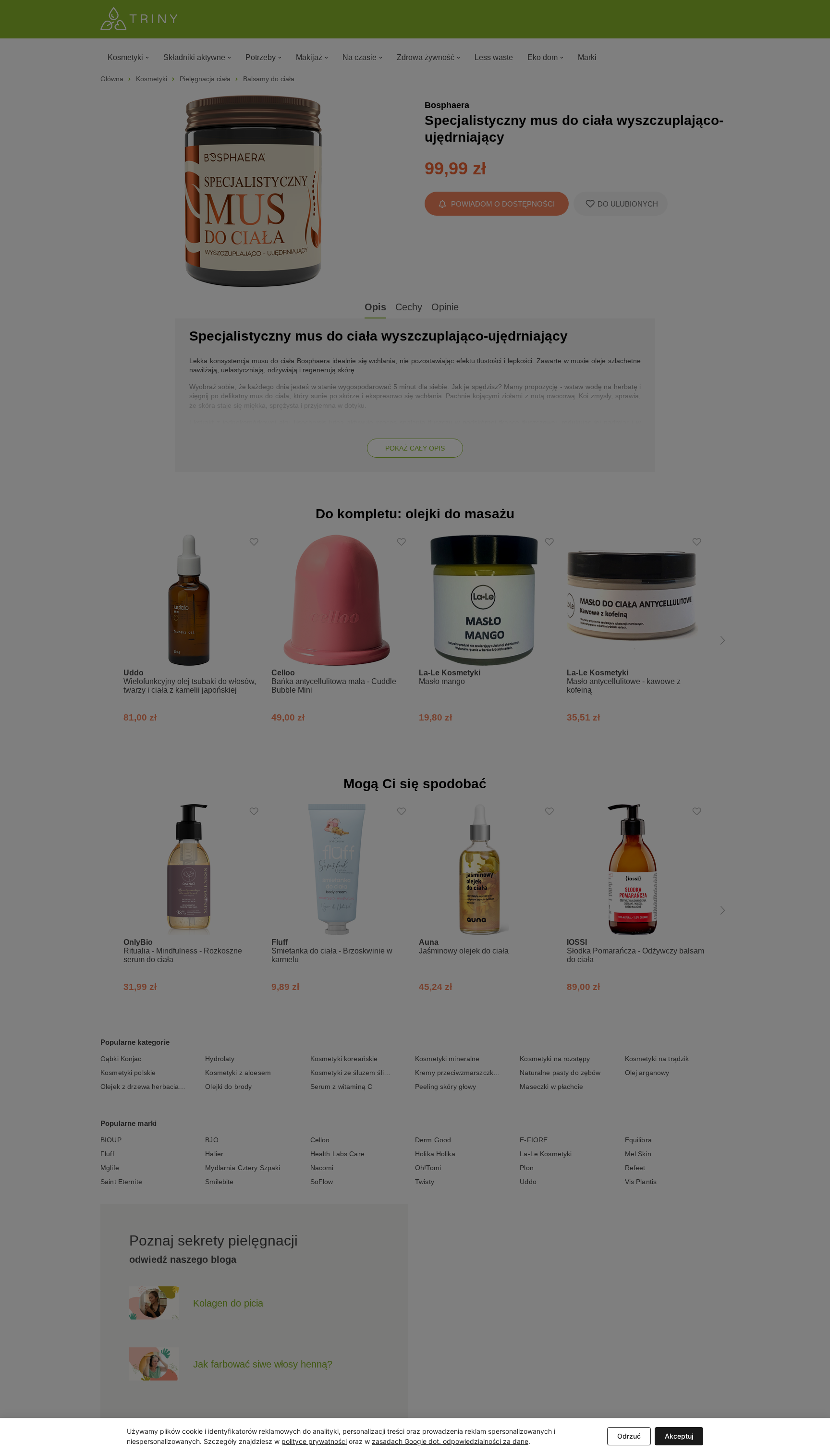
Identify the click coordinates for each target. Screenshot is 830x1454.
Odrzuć (629, 1436)
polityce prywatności (314, 1441)
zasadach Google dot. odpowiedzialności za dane (450, 1441)
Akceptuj (679, 1436)
